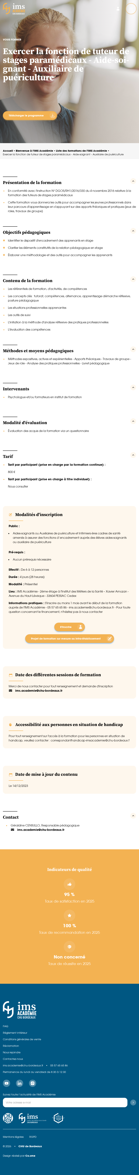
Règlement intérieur (15, 1032)
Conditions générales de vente (22, 1039)
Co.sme (30, 1155)
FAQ (5, 1026)
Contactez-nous (13, 1059)
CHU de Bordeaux (30, 1146)
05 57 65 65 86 (59, 1065)
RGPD (32, 1136)
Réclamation (11, 1045)
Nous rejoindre (11, 1052)
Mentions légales (13, 1136)
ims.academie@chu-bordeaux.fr (23, 1065)
